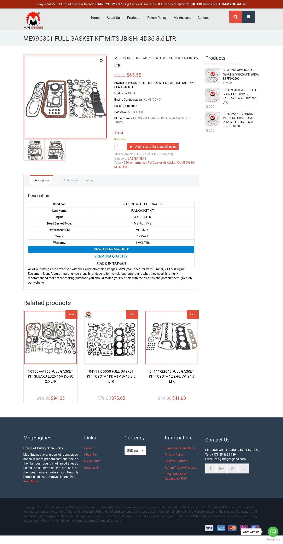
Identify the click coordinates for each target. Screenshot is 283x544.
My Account (92, 461)
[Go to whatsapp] (273, 532)
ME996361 (188, 162)
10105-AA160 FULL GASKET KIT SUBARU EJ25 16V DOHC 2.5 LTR (50, 376)
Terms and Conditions (180, 448)
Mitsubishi (121, 166)
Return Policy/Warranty (180, 468)
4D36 (125, 162)
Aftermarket (138, 162)
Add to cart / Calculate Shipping (156, 146)
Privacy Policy (174, 454)
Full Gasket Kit (157, 162)
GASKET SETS (137, 158)
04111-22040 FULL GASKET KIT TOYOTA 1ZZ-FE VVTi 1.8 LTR (172, 376)
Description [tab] (41, 180)
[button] (101, 61)
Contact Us (91, 468)
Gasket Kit (173, 162)
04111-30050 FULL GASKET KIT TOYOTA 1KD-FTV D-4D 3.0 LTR (111, 376)
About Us (90, 454)
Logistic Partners (176, 461)
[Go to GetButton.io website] (273, 539)
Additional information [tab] (78, 180)
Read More (30, 481)
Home (88, 448)
